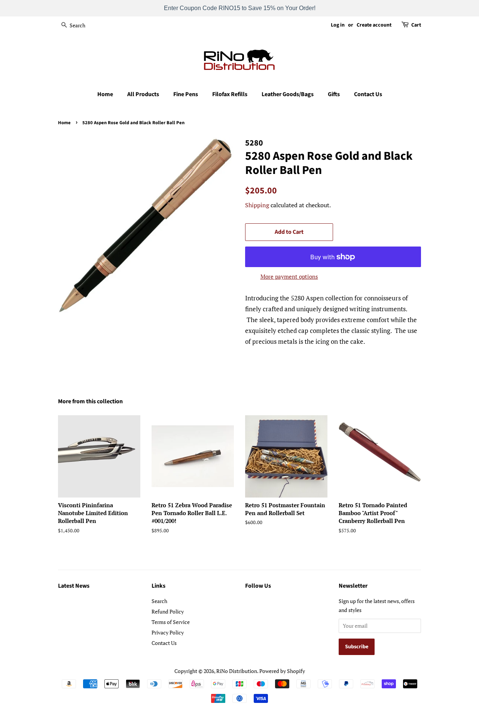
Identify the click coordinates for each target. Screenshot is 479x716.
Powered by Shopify (282, 670)
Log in (338, 25)
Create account (374, 25)
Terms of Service (171, 621)
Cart (416, 25)
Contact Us (368, 94)
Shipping (257, 205)
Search (159, 601)
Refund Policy (168, 611)
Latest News (73, 586)
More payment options (289, 276)
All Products (143, 94)
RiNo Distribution (236, 670)
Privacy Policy (168, 632)
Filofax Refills (229, 94)
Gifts (334, 94)
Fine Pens (185, 94)
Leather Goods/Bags (288, 94)
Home (105, 94)
